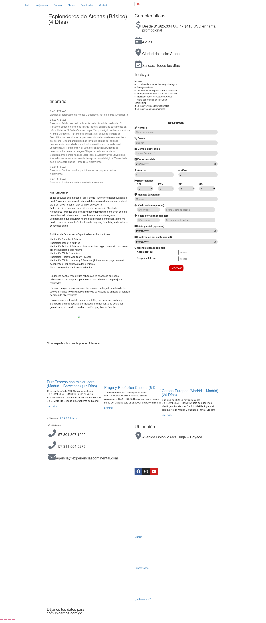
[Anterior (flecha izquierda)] (1, 622)
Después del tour (147, 258)
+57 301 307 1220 (70, 434)
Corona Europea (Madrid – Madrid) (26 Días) (190, 392)
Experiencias (87, 5)
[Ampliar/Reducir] (1, 619)
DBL (139, 184)
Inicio (27, 5)
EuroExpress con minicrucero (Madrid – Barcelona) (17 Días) (72, 383)
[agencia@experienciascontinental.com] (52, 457)
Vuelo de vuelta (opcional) (152, 215)
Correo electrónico (148, 149)
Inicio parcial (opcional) (150, 226)
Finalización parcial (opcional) (154, 237)
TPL (180, 184)
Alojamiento (42, 5)
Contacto (103, 5)
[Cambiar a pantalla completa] (5, 619)
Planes (71, 5)
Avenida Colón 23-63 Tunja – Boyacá (172, 436)
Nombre (142, 128)
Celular (141, 138)
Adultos (141, 170)
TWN (160, 184)
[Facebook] (138, 471)
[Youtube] (154, 471)
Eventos (58, 5)
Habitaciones (145, 180)
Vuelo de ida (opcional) (150, 205)
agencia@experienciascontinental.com (87, 458)
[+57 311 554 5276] (52, 445)
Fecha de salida (146, 159)
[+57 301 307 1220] (52, 433)
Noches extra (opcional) (150, 248)
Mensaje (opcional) (148, 194)
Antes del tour (145, 251)
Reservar (176, 268)
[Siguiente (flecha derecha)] (5, 622)
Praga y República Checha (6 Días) (133, 387)
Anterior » (72, 417)
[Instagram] (146, 471)
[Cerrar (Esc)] (13, 619)
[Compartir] (9, 619)
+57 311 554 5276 (70, 446)
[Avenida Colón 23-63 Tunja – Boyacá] (138, 435)
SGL (201, 184)
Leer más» (52, 405)
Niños (183, 170)
